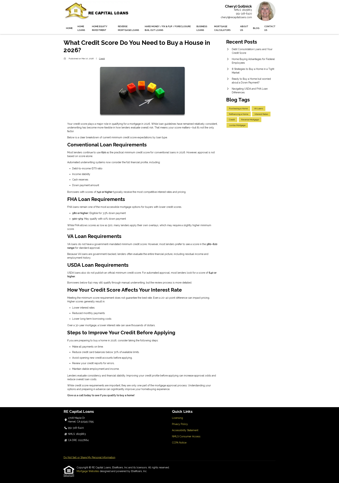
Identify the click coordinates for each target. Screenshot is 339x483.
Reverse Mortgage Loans (128, 28)
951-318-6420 (244, 13)
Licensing (177, 417)
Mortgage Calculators (222, 28)
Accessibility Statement (185, 430)
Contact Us (269, 28)
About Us (244, 28)
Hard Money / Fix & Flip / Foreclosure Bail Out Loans (168, 28)
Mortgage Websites (88, 471)
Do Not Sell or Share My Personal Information (89, 457)
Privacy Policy (180, 424)
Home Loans (81, 28)
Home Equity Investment (99, 28)
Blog (256, 28)
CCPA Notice (179, 442)
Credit (102, 58)
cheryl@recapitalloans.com (236, 17)
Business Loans (202, 28)
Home (69, 28)
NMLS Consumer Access (186, 436)
